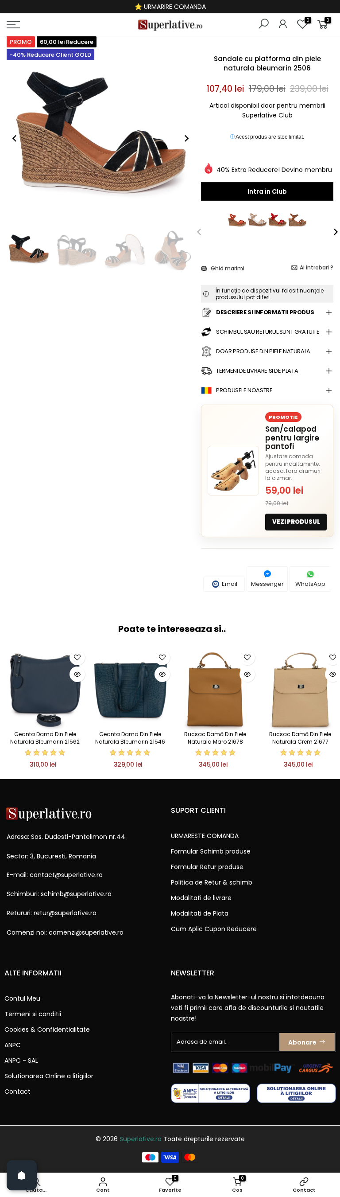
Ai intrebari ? (316, 267)
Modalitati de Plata (199, 913)
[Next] (182, 138)
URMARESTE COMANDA (205, 835)
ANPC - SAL (21, 1060)
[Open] (22, 1175)
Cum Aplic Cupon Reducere (214, 928)
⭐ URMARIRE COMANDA (170, 6)
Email (228, 584)
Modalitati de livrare (201, 897)
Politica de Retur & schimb (211, 882)
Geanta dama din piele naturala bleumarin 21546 (130, 737)
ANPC (12, 1045)
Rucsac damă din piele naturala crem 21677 (300, 737)
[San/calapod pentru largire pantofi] (233, 470)
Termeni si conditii (32, 1014)
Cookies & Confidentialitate (47, 1029)
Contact (17, 1091)
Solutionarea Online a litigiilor (48, 1076)
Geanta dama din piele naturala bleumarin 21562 (45, 737)
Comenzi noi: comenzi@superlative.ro (65, 932)
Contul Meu (22, 998)
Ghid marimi (226, 268)
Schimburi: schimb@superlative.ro (59, 893)
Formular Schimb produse (211, 851)
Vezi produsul (296, 522)
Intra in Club (267, 191)
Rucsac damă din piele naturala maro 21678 (215, 737)
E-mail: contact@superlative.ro (55, 874)
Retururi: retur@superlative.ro (52, 912)
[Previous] (19, 138)
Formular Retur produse (207, 866)
